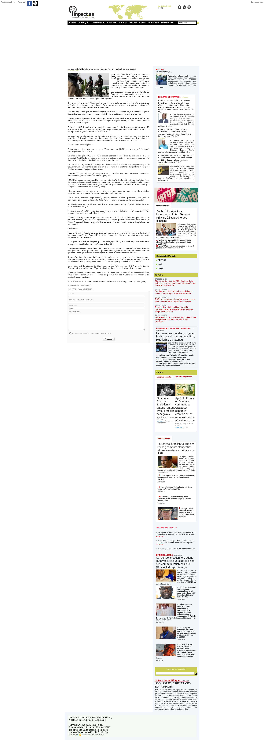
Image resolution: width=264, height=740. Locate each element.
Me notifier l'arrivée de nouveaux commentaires (91, 333)
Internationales (164, 438)
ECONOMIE (111, 23)
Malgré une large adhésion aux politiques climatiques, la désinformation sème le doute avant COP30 (173, 242)
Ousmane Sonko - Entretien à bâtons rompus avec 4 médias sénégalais (166, 406)
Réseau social (6, 2)
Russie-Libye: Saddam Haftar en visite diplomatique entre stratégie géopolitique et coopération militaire (174, 309)
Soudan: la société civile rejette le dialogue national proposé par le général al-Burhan (173, 292)
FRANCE (161, 260)
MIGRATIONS (153, 23)
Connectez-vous (257, 2)
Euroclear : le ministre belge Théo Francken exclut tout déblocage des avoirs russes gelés (174, 499)
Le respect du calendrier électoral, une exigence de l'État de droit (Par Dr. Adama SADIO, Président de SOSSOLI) (186, 632)
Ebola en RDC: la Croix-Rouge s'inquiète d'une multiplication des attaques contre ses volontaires (175, 319)
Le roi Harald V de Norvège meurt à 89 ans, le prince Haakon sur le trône (186, 511)
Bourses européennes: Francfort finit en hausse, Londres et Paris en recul (173, 360)
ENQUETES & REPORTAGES (169, 97)
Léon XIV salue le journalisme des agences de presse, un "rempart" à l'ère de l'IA (175, 247)
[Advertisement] (132, 45)
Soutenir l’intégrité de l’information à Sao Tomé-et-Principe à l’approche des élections (173, 216)
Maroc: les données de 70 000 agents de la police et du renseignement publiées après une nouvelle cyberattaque (175, 283)
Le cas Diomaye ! (163, 72)
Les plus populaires (183, 377)
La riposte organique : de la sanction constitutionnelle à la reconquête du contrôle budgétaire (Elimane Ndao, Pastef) (186, 592)
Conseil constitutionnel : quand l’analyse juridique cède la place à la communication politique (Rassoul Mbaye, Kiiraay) (175, 562)
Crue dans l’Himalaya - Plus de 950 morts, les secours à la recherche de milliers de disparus (176, 477)
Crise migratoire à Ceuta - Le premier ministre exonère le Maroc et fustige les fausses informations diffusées (175, 546)
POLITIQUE (83, 23)
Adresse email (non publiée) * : (81, 300)
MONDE (142, 23)
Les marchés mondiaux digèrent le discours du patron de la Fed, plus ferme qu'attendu (175, 336)
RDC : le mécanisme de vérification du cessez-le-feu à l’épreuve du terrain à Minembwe (175, 300)
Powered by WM (98, 735)
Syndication (86, 735)
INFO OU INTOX (163, 206)
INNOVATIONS (167, 23)
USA (159, 264)
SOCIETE (123, 23)
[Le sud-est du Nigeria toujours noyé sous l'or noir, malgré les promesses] (88, 74)
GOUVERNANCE (98, 23)
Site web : (72, 306)
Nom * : (71, 293)
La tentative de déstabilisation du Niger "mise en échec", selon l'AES (175, 488)
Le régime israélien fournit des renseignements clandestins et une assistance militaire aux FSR (176, 448)
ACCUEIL (72, 23)
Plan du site (73, 735)
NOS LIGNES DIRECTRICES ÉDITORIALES (173, 685)
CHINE (160, 268)
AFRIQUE (133, 23)
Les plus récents (164, 377)
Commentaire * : (75, 312)
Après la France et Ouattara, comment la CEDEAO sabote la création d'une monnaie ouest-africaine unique (185, 409)
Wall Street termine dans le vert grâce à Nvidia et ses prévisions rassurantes (175, 364)
